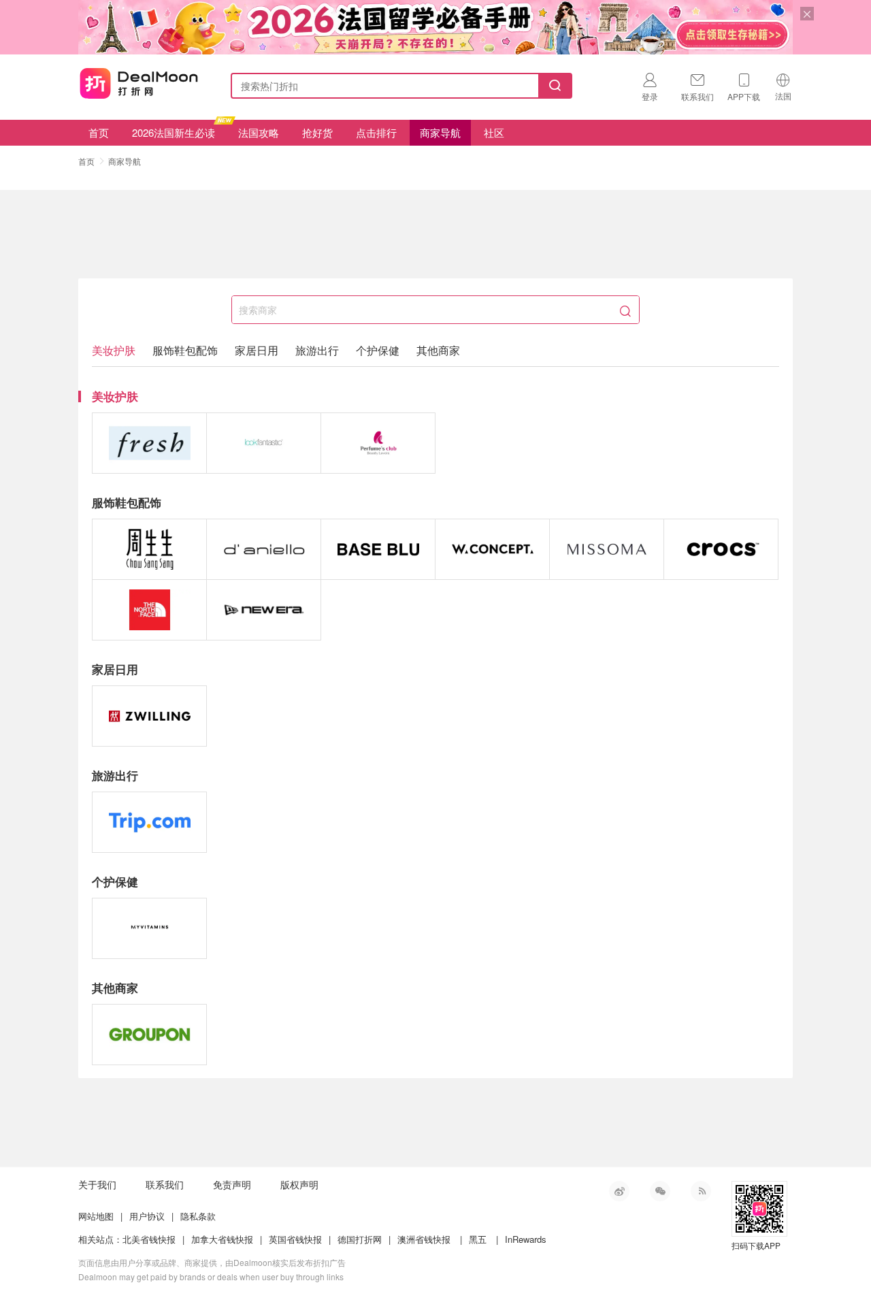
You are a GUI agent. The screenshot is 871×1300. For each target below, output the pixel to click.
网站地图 (96, 1215)
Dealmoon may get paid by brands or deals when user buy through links (211, 1276)
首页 (98, 132)
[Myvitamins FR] (149, 928)
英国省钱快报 (295, 1239)
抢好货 (317, 132)
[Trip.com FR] (149, 822)
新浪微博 (619, 1191)
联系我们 (165, 1184)
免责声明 (232, 1184)
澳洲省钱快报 (423, 1239)
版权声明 (299, 1184)
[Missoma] (606, 549)
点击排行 (376, 132)
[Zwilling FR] (149, 716)
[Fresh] (149, 443)
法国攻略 (258, 132)
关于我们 (97, 1184)
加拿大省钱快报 (222, 1239)
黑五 (478, 1239)
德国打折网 (360, 1239)
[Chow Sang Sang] (149, 549)
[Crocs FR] (721, 549)
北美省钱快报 (149, 1239)
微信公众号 (660, 1191)
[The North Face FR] (149, 610)
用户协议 (147, 1215)
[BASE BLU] (378, 549)
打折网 (139, 83)
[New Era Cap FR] (264, 610)
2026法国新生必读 (173, 132)
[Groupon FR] (149, 1035)
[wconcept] (492, 549)
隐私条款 (198, 1215)
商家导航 (440, 132)
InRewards (525, 1239)
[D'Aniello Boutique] (264, 549)
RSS (701, 1191)
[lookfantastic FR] (264, 443)
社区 (494, 132)
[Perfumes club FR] (378, 443)
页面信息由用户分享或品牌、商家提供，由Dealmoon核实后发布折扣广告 (212, 1262)
